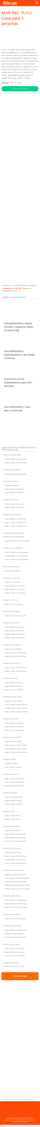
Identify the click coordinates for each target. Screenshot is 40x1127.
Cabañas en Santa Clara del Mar (15, 875)
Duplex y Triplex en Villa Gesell (15, 956)
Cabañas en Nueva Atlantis (13, 742)
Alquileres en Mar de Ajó (11, 623)
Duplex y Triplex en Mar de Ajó (15, 638)
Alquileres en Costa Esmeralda (13, 533)
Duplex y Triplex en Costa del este (16, 526)
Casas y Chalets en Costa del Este (16, 522)
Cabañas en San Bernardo (13, 831)
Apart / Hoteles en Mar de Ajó (14, 627)
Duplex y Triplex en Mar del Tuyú (15, 671)
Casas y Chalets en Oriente (13, 767)
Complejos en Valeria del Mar (14, 934)
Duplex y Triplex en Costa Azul (14, 508)
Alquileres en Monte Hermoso (12, 697)
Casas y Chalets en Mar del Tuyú (15, 668)
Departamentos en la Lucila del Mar (16, 556)
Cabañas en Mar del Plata (13, 649)
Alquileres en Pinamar (10, 793)
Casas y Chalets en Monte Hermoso (16, 705)
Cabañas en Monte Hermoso (14, 701)
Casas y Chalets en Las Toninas (15, 586)
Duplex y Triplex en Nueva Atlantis (16, 752)
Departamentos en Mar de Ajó (14, 634)
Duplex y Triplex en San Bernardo (15, 841)
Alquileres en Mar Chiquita (11, 611)
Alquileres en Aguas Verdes (12, 455)
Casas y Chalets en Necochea (14, 723)
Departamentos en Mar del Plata (15, 656)
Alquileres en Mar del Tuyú (11, 663)
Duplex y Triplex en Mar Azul (14, 604)
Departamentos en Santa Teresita (15, 904)
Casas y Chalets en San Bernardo (15, 834)
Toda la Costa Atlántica (10, 963)
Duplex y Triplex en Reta (13, 819)
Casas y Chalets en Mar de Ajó (14, 631)
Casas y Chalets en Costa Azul (14, 504)
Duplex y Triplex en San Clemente (16, 863)
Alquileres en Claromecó (11, 481)
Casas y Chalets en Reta (12, 816)
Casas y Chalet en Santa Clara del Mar (17, 878)
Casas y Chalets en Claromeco (14, 489)
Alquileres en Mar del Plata (12, 645)
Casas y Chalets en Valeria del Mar (16, 930)
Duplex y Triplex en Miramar (14, 690)
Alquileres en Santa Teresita (12, 896)
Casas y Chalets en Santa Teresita (15, 900)
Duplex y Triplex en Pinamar (14, 804)
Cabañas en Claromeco (12, 485)
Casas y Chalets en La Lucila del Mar (16, 552)
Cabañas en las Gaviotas (12, 571)
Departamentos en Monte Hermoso (16, 708)
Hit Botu (3, 1126)
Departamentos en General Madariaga (17, 541)
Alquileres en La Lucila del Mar (13, 548)
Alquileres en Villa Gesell (11, 944)
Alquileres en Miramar (10, 678)
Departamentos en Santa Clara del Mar (17, 885)
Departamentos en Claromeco (14, 493)
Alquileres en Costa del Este (12, 515)
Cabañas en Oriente (11, 764)
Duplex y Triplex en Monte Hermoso (16, 712)
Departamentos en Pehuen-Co (14, 786)
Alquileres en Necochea (10, 719)
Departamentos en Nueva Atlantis (16, 749)
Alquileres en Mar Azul (10, 600)
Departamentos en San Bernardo (15, 838)
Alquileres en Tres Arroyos (11, 914)
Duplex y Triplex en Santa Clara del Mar (17, 889)
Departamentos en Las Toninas (14, 589)
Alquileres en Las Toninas (11, 578)
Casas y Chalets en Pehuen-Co (14, 782)
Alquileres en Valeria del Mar (12, 926)
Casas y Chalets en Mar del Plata (15, 653)
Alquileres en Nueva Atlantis (12, 737)
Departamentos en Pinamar (13, 801)
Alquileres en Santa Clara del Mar (14, 870)
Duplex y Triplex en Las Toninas (15, 593)
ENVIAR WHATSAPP (20, 89)
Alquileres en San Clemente (12, 848)
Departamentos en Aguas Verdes (15, 459)
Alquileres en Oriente (10, 759)
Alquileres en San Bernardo (12, 826)
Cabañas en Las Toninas (12, 582)
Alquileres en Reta (9, 811)
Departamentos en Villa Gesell (14, 952)
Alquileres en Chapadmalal (12, 470)
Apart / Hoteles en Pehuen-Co (14, 779)
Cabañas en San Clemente (13, 853)
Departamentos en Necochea (14, 727)
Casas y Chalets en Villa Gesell (15, 949)
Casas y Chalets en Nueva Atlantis (16, 745)
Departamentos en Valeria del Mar (16, 937)
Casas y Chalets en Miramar (14, 683)
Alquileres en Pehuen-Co (11, 774)
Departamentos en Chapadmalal (15, 474)
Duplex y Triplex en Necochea (14, 730)
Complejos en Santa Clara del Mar (16, 882)
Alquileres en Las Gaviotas (11, 567)
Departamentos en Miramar (13, 686)
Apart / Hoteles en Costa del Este (15, 519)
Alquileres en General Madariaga (13, 537)
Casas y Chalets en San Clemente (15, 856)
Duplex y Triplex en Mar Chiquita (15, 616)
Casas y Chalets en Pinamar (14, 797)
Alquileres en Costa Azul (11, 500)
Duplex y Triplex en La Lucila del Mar (17, 559)
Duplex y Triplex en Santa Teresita (16, 907)
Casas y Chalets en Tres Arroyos (15, 919)
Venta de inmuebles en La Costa (13, 966)
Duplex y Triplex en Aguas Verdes (16, 463)
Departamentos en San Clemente (15, 860)
